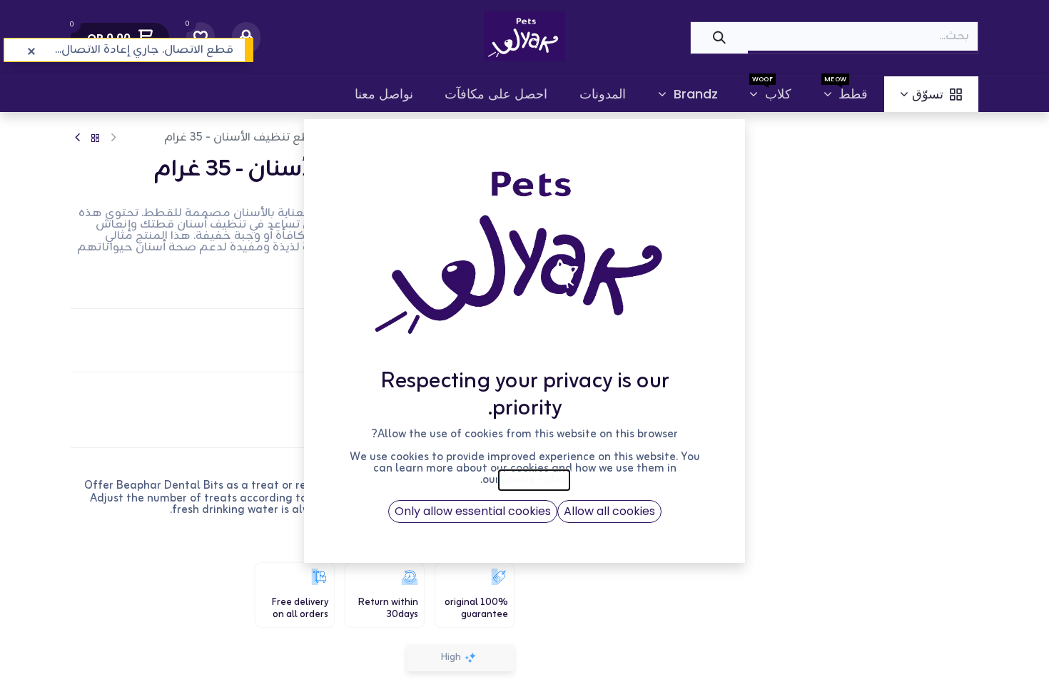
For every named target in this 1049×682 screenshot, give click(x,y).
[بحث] (719, 37)
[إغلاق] (31, 52)
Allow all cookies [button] (609, 511)
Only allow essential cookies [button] (473, 511)
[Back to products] (95, 138)
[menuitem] (931, 94)
